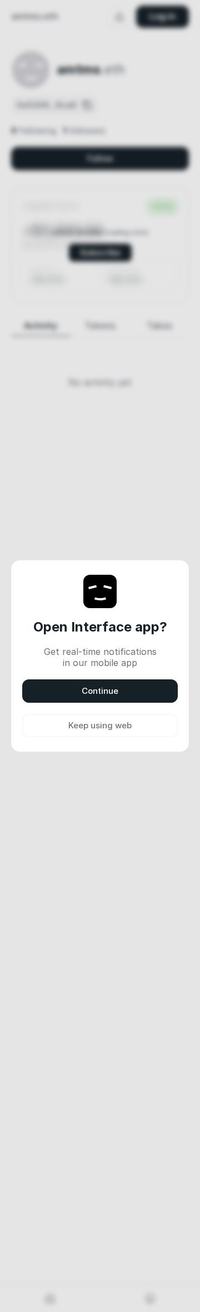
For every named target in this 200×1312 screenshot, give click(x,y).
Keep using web (100, 725)
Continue (100, 690)
